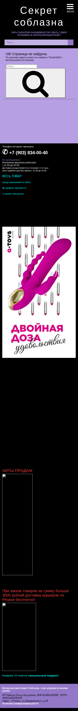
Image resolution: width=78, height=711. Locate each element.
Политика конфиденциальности (20, 703)
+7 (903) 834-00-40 (28, 152)
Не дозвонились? (11, 160)
